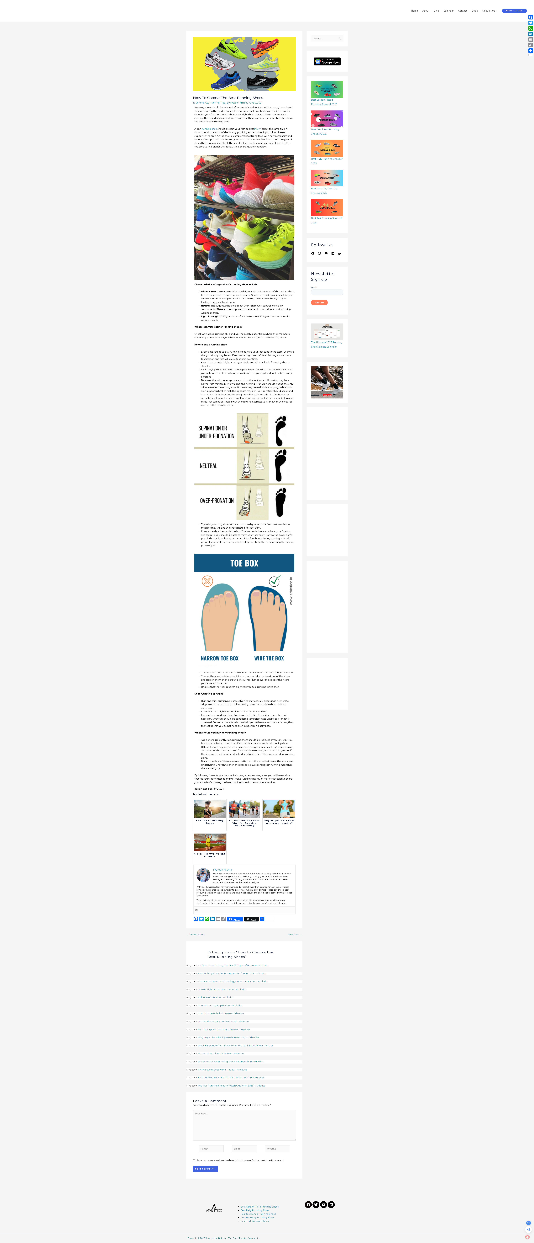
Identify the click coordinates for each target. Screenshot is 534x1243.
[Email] (530, 39)
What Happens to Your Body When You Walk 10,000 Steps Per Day (235, 1045)
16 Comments (200, 102)
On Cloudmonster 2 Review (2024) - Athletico (223, 1021)
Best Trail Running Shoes (255, 1221)
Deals (475, 10)
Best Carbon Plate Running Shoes (260, 1206)
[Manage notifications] (527, 1237)
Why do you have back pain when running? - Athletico (228, 1037)
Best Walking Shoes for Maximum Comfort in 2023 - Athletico (232, 973)
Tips (223, 102)
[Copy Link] (530, 45)
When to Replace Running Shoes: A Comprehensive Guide (230, 1061)
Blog (436, 10)
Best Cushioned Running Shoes (258, 1214)
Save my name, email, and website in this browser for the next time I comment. (240, 1160)
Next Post (295, 935)
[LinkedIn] (332, 254)
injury (257, 129)
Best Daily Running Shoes (255, 1210)
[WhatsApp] (530, 28)
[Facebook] (312, 254)
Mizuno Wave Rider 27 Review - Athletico (221, 1053)
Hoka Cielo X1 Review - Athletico (215, 997)
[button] (514, 11)
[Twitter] (339, 255)
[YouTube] (326, 254)
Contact (462, 10)
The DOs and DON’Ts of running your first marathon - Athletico (233, 981)
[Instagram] (196, 910)
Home (414, 10)
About (425, 10)
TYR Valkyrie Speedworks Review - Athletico (222, 1069)
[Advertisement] (327, 453)
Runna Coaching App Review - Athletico (220, 1005)
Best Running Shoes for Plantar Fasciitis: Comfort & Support (231, 1077)
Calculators (488, 10)
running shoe (209, 129)
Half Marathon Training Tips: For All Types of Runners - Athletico (233, 965)
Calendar (449, 10)
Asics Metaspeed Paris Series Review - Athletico (224, 1029)
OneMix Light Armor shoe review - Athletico (222, 989)
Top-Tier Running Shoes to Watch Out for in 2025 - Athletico (231, 1085)
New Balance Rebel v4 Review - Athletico (221, 1013)
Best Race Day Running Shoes (257, 1217)
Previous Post (196, 935)
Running (215, 102)
